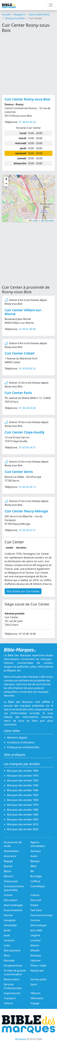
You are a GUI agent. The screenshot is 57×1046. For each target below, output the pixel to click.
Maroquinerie (12, 950)
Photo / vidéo (38, 965)
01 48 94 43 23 (27, 122)
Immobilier (10, 925)
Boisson (8, 876)
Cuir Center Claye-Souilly (24, 432)
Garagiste (10, 920)
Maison (34, 945)
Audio (33, 856)
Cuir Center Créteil (19, 353)
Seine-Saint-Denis (39, 14)
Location (35, 940)
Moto (7, 955)
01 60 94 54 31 (27, 447)
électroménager (13, 905)
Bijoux (7, 871)
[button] (6, 179)
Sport (33, 984)
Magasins (19, 14)
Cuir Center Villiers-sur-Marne (23, 312)
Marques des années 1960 (22, 800)
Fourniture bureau (41, 915)
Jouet (7, 935)
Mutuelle (9, 960)
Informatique (38, 925)
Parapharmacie (13, 965)
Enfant (34, 905)
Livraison (9, 940)
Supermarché (12, 993)
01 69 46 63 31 (27, 530)
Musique (35, 955)
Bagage (8, 861)
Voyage (34, 1003)
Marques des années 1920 (22, 780)
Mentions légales (17, 737)
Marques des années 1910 (22, 775)
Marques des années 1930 (22, 785)
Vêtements (36, 998)
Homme (35, 920)
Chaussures (11, 881)
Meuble (34, 950)
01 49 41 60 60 (27, 329)
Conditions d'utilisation (21, 742)
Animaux (35, 851)
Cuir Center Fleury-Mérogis (26, 511)
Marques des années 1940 (22, 790)
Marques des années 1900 (22, 770)
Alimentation (11, 851)
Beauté (8, 866)
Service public (38, 979)
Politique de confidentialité (23, 747)
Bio (32, 871)
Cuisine (8, 895)
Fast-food (36, 910)
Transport (10, 998)
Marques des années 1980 (22, 809)
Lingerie (35, 935)
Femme (8, 915)
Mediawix (20, 1039)
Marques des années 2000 (22, 819)
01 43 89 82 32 (27, 368)
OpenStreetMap (47, 220)
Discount (35, 900)
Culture (34, 895)
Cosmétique (37, 886)
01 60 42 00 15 (27, 487)
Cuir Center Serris (19, 471)
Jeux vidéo (36, 930)
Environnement (13, 910)
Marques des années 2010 (22, 824)
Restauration (11, 979)
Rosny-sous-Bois (15, 18)
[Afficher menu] (50, 5)
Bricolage (36, 876)
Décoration (10, 900)
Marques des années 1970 (22, 805)
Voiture (8, 1003)
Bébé (33, 866)
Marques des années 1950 (22, 795)
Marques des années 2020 (22, 829)
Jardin (7, 930)
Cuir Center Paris (18, 393)
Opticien (35, 960)
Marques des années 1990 (22, 814)
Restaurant (37, 970)
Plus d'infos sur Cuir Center (23, 591)
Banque (35, 861)
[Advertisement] (28, 64)
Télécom (35, 993)
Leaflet (34, 220)
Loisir (7, 945)
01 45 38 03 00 (27, 408)
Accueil (6, 14)
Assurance (10, 856)
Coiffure (35, 881)
